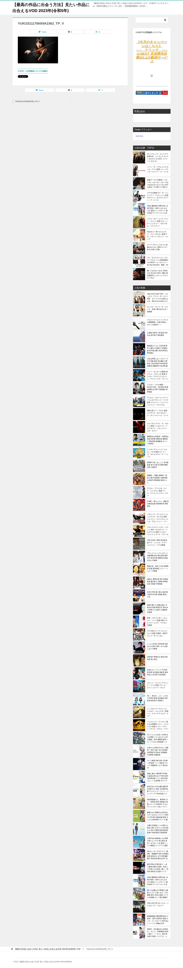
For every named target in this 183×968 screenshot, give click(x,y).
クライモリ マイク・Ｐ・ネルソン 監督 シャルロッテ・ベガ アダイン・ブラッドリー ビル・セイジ (157, 427)
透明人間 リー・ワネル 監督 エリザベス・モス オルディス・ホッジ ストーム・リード (157, 413)
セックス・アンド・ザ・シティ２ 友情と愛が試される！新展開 (157, 309)
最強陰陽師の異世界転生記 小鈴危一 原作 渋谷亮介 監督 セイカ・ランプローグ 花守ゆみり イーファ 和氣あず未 (157, 919)
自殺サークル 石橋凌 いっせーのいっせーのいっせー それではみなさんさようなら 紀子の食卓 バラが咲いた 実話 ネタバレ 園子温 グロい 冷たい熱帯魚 (157, 183)
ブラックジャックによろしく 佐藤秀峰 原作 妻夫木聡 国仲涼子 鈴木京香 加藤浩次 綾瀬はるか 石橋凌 (157, 556)
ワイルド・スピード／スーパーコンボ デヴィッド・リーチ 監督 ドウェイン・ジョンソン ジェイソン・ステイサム (157, 401)
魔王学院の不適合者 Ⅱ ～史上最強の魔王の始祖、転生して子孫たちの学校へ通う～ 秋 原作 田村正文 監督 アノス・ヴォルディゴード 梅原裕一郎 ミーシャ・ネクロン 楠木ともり (157, 867)
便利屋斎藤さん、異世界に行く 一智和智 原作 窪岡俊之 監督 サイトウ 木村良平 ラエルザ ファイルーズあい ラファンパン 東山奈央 (157, 803)
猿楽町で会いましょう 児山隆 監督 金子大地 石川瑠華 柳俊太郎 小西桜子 (157, 464)
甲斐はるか (139, 111)
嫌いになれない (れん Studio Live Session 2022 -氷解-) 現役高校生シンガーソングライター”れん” (157, 274)
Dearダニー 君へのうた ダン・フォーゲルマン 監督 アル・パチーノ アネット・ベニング (157, 235)
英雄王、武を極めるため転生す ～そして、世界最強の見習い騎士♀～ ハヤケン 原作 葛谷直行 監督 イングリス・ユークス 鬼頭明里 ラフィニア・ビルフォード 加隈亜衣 (157, 932)
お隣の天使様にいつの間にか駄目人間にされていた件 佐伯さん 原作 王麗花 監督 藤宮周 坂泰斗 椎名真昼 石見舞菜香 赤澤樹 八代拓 (157, 829)
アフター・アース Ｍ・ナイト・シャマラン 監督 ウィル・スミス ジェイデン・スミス (157, 491)
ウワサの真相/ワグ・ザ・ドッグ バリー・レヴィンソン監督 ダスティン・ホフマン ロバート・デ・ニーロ (157, 196)
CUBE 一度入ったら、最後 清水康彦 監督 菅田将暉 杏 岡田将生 (158, 503)
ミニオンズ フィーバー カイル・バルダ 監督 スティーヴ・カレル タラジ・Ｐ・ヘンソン (157, 453)
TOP (47, 949)
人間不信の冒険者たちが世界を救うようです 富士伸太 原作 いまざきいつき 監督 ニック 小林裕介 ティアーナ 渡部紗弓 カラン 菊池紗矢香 (157, 842)
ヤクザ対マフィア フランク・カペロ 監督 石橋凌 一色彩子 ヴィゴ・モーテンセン (157, 633)
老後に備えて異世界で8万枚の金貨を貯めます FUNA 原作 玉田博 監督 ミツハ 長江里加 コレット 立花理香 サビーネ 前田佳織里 (157, 777)
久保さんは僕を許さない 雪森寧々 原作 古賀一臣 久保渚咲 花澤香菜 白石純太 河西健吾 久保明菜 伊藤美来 (157, 751)
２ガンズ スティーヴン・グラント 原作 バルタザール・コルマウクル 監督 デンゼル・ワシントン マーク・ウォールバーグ (157, 530)
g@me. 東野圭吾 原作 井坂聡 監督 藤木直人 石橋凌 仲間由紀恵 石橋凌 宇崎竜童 (157, 581)
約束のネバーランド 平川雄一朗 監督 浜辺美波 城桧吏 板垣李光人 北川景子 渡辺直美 (157, 672)
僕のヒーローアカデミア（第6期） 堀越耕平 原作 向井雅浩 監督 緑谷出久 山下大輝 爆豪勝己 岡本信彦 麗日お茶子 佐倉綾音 (158, 854)
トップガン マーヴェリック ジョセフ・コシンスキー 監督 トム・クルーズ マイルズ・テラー (157, 712)
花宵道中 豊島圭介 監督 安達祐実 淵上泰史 (157, 658)
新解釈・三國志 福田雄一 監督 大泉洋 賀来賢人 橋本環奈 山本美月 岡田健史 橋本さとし (157, 479)
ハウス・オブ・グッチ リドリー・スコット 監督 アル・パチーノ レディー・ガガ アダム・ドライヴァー (157, 222)
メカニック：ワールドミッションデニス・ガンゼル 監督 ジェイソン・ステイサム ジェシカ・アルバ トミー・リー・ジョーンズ (157, 517)
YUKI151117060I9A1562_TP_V (27, 101)
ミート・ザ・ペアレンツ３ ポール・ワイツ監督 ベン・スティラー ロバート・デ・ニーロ (157, 169)
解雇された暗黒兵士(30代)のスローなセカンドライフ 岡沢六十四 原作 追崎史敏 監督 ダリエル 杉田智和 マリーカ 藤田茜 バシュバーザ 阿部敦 (157, 816)
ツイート (139, 136)
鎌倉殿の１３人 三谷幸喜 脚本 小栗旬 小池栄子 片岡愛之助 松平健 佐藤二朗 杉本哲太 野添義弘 (157, 349)
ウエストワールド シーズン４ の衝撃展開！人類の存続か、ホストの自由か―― (157, 322)
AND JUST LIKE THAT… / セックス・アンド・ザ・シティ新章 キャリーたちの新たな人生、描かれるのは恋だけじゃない (157, 297)
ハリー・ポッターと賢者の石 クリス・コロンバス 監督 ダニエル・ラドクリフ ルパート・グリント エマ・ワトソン (157, 375)
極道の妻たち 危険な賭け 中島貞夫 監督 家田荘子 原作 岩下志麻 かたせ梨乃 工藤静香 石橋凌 (157, 608)
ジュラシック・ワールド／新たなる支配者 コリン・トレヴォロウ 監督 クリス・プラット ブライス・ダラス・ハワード (157, 725)
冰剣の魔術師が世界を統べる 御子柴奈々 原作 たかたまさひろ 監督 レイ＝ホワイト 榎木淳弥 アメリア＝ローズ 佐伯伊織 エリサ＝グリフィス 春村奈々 (157, 209)
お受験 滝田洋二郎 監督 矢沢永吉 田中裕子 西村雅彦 (157, 334)
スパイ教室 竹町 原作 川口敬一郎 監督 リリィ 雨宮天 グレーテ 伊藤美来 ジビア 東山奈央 (157, 764)
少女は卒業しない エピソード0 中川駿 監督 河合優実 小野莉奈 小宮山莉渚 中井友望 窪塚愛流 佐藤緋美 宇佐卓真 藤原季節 (157, 362)
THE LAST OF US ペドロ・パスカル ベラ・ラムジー (157, 904)
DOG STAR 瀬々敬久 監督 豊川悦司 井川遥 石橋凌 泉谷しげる (157, 594)
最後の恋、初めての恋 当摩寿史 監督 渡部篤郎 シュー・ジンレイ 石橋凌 (157, 568)
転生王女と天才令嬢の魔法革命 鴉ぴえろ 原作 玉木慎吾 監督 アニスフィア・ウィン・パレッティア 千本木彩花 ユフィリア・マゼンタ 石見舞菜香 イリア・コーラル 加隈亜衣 (157, 790)
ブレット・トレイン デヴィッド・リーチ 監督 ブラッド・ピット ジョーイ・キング (157, 685)
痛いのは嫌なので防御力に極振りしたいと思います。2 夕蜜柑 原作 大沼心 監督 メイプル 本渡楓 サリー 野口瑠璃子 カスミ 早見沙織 (157, 893)
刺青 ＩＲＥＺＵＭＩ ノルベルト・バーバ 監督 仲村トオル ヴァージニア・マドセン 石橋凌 (157, 621)
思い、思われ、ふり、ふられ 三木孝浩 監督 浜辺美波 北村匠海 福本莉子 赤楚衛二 (157, 698)
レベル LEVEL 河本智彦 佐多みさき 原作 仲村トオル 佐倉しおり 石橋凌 (157, 646)
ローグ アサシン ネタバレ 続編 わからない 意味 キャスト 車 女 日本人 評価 (157, 247)
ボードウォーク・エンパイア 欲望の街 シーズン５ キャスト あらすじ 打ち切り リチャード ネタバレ (158, 157)
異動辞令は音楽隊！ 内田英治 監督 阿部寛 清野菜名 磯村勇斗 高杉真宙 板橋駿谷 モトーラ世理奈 (157, 440)
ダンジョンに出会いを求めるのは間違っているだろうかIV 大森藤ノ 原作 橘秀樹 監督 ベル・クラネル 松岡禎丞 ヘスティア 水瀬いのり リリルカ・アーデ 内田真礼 (157, 738)
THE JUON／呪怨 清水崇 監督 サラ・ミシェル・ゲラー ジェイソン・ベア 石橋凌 (157, 542)
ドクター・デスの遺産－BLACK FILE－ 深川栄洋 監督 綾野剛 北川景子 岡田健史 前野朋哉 (157, 388)
